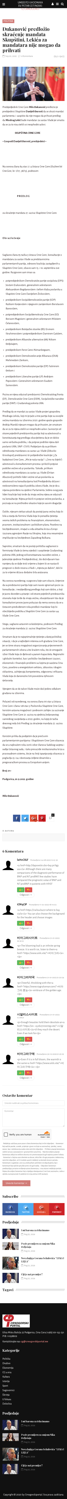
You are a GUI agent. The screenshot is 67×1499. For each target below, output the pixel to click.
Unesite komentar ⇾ (16, 1183)
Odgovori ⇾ (26, 895)
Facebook (10, 1212)
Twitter (25, 1212)
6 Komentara (27, 56)
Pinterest (56, 1212)
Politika (8, 21)
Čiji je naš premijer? (32, 1274)
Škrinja (6, 1395)
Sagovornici (8, 1390)
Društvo (6, 1363)
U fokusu (6, 1399)
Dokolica (7, 1403)
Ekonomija (7, 1368)
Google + (41, 1212)
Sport (5, 1385)
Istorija (6, 1381)
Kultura (6, 1376)
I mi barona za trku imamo (35, 1230)
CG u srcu (6, 1372)
